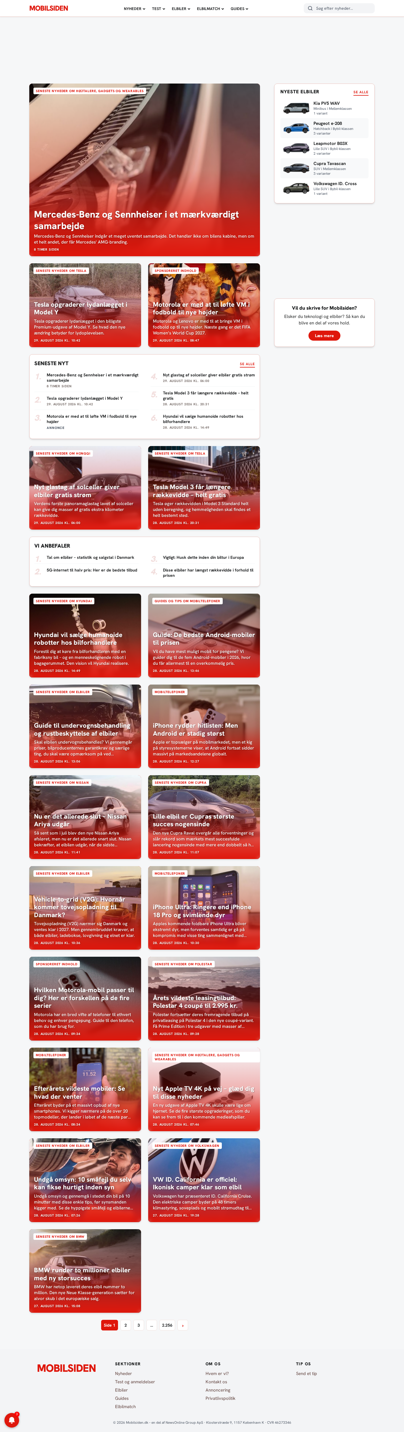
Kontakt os (216, 1382)
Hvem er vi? (217, 1374)
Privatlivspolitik (220, 1398)
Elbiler (179, 8)
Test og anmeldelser (135, 1382)
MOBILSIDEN (48, 8)
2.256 (167, 1325)
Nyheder (132, 8)
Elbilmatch (208, 8)
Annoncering (218, 1390)
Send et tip (306, 1374)
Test (156, 8)
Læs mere (324, 335)
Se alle (247, 364)
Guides (237, 8)
